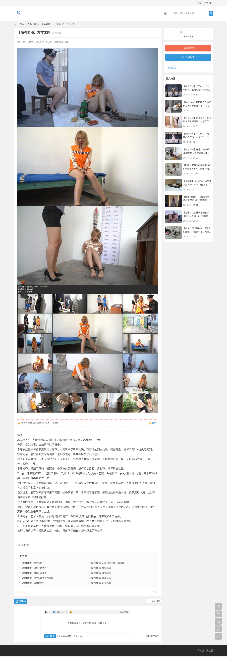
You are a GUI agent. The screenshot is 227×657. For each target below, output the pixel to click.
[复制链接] (56, 32)
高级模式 (123, 612)
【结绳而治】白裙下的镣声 (34, 568)
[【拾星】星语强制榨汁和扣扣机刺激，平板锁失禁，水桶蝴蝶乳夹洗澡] (173, 232)
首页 (22, 24)
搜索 (175, 13)
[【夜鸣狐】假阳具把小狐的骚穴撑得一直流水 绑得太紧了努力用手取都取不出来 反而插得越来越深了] (173, 185)
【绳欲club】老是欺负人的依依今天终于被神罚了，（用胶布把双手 (197, 105)
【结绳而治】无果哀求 (100, 577)
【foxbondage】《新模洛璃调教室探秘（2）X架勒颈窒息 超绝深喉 (196, 200)
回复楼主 (190, 48)
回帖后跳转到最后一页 (71, 636)
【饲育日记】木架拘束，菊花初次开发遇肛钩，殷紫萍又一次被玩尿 (197, 121)
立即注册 (208, 3)
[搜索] (211, 13)
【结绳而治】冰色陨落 (100, 573)
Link (58, 612)
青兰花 (15, 24)
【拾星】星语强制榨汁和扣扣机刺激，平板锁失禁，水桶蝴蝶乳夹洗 (197, 232)
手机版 (200, 650)
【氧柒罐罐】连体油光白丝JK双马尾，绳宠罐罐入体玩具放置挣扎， (196, 153)
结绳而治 (25, 545)
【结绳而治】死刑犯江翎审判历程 (37, 577)
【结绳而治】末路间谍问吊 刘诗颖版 (106, 563)
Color (50, 612)
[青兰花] (19, 18)
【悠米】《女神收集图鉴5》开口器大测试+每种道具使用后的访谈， (196, 216)
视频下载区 (32, 24)
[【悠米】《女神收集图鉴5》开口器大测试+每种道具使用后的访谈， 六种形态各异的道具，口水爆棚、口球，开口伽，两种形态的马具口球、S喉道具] (173, 216)
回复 (23, 592)
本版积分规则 (151, 635)
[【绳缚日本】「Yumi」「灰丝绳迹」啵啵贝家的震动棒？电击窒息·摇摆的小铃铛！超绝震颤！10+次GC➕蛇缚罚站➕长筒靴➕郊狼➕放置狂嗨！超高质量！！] (173, 90)
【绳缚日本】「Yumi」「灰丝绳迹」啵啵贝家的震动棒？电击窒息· (197, 90)
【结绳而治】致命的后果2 (33, 573)
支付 (154, 423)
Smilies (70, 612)
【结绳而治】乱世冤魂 (100, 582)
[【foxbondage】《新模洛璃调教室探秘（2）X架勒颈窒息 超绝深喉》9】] (173, 201)
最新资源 (46, 24)
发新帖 (22, 601)
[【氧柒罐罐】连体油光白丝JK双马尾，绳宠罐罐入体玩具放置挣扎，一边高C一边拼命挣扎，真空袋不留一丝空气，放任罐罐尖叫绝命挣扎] (173, 153)
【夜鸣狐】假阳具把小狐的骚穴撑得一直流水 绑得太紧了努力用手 (197, 184)
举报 (155, 592)
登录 (199, 3)
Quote (62, 612)
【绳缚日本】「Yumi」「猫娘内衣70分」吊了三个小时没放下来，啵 (197, 137)
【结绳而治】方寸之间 (64, 24)
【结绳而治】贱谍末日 (100, 568)
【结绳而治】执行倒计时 (33, 582)
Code (66, 612)
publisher (188, 36)
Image (54, 612)
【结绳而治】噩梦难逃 (31, 563)
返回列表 (155, 601)
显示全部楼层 (61, 42)
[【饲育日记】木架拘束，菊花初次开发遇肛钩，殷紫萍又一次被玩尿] (173, 122)
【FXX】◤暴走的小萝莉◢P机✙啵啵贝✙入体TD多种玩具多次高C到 (197, 168)
